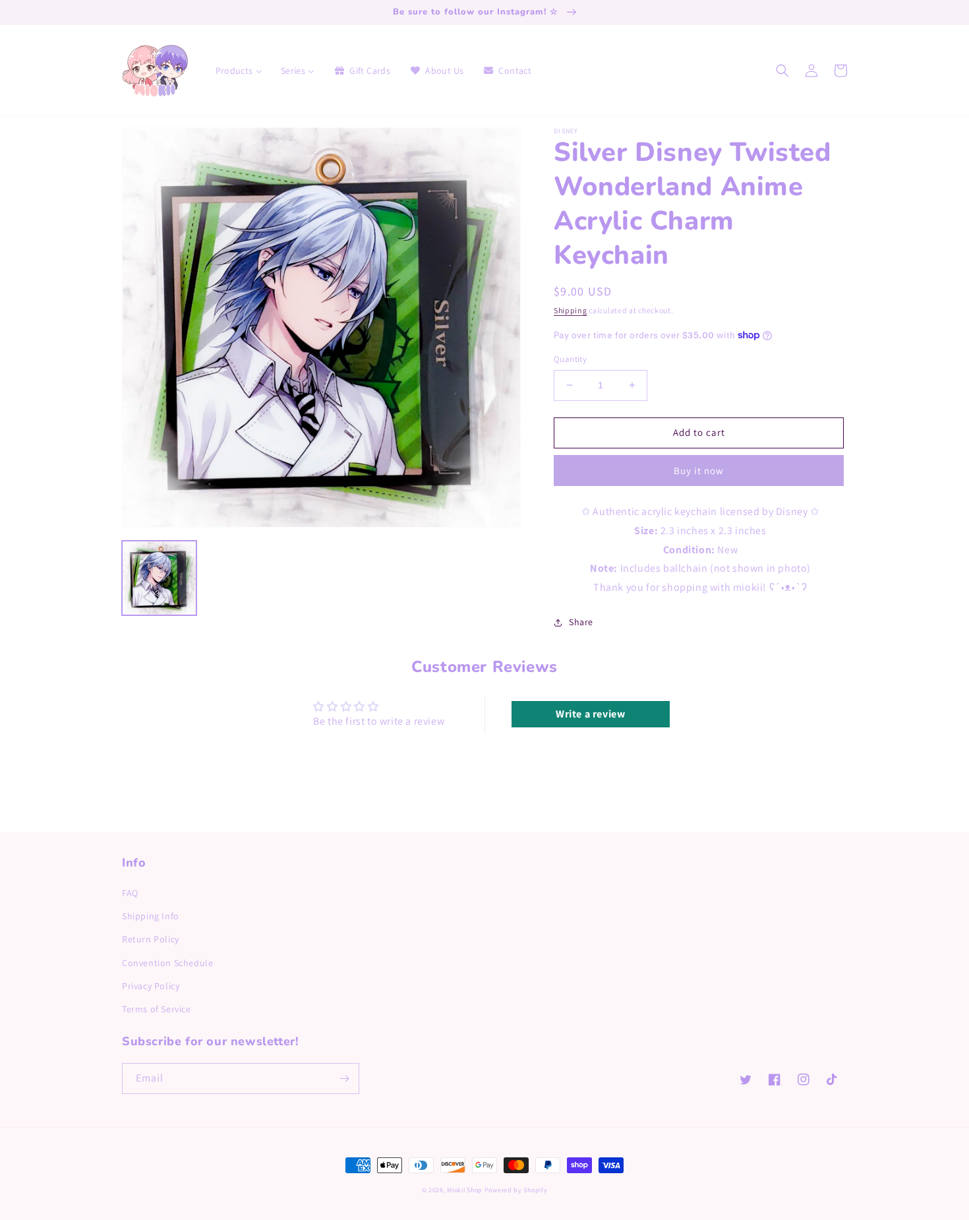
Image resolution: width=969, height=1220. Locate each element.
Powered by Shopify (516, 1190)
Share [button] (581, 622)
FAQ (130, 893)
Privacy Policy (150, 986)
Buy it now (699, 470)
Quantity (570, 359)
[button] (782, 70)
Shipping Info (150, 916)
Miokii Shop (465, 1190)
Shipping (570, 310)
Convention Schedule (167, 963)
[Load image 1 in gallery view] (159, 578)
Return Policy (150, 939)
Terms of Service (156, 1009)
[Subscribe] (344, 1078)
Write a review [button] (590, 714)
